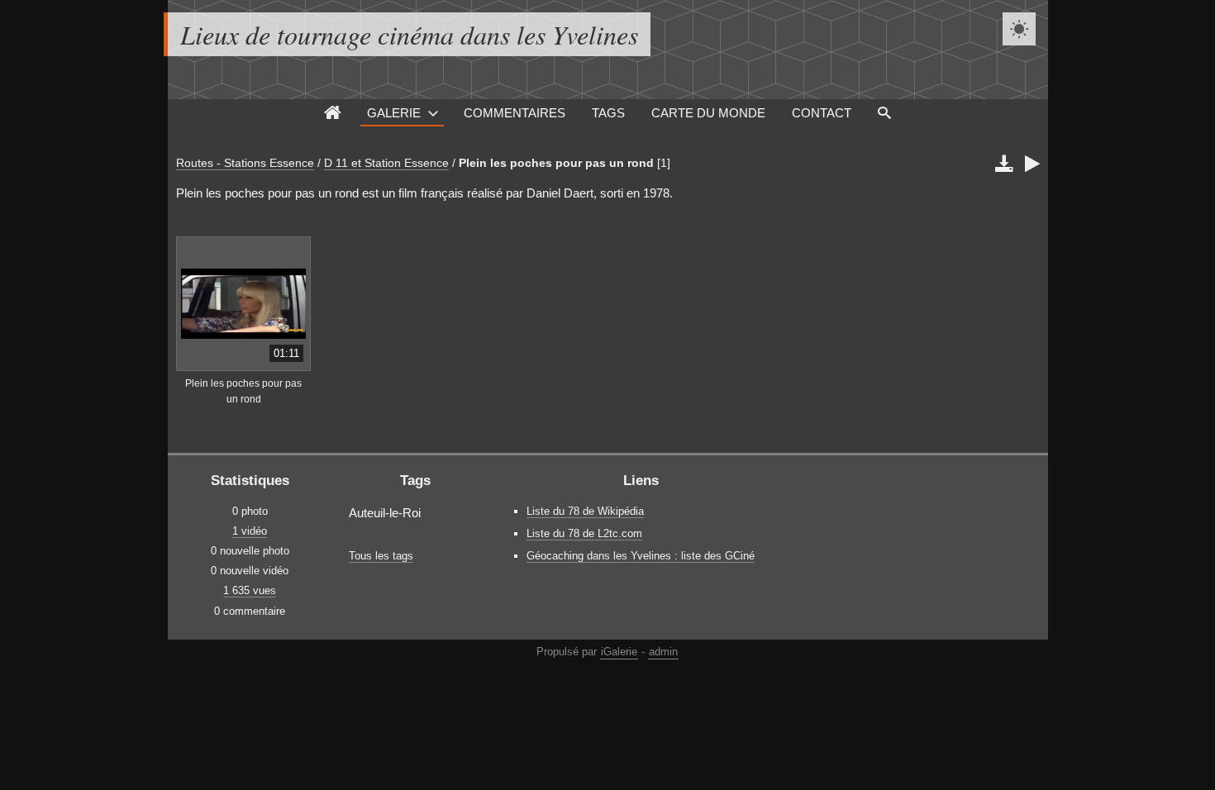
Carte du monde (708, 113)
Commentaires (514, 113)
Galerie (394, 113)
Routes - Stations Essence (245, 162)
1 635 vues (249, 590)
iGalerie (619, 651)
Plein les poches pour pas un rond (556, 162)
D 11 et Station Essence (386, 162)
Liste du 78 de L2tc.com (584, 533)
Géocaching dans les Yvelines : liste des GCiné (640, 556)
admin (663, 651)
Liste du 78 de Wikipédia (585, 511)
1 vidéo (249, 531)
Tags (608, 113)
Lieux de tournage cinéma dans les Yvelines (409, 34)
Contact (821, 113)
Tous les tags (381, 556)
